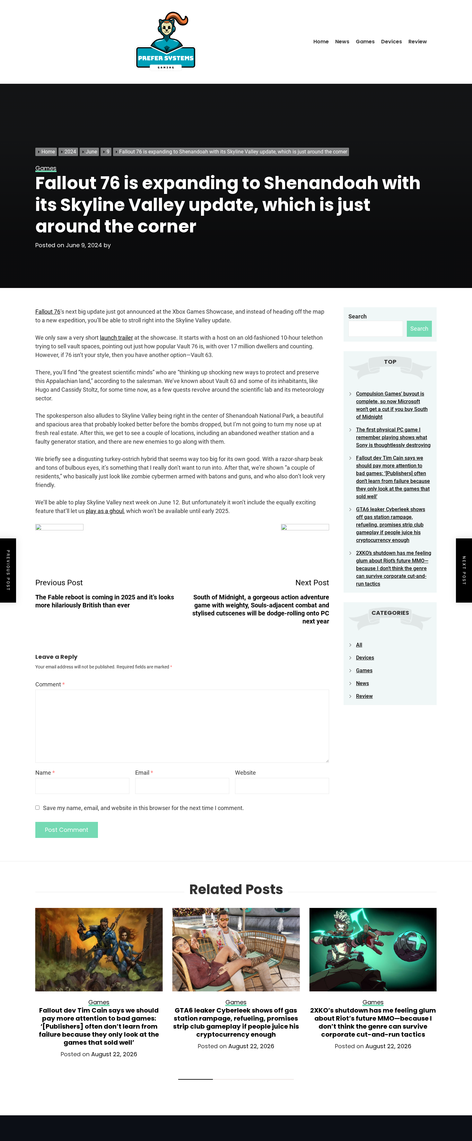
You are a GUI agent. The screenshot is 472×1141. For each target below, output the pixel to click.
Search (357, 316)
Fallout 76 (47, 311)
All (359, 645)
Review (417, 42)
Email (144, 772)
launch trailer (116, 337)
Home (321, 42)
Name (45, 772)
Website (245, 772)
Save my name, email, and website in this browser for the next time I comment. (143, 808)
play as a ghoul (105, 511)
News (342, 42)
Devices (391, 42)
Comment (50, 684)
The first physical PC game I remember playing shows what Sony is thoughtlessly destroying (393, 437)
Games (365, 42)
